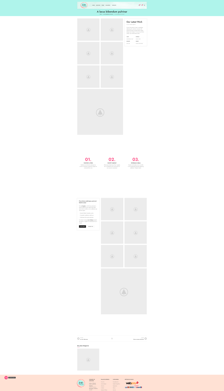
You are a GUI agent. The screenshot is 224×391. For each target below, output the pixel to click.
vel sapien (83, 206)
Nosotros (102, 385)
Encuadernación (115, 381)
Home (101, 14)
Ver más (114, 390)
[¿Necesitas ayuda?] (6, 377)
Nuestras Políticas (104, 390)
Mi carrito (102, 381)
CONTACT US (90, 226)
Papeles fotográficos (116, 383)
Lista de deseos (103, 383)
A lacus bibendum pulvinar (108, 14)
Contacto (102, 387)
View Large (98, 349)
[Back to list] (112, 338)
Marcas (114, 387)
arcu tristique (90, 220)
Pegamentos (115, 385)
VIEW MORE (82, 226)
